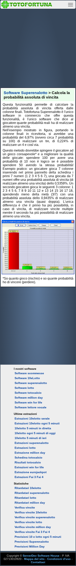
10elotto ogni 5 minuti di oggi (35, 433)
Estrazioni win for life (29, 467)
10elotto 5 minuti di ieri (30, 438)
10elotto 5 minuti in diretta (33, 428)
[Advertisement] (38, 48)
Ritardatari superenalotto (32, 492)
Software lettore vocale (30, 407)
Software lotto (24, 387)
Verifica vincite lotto (28, 522)
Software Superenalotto (25, 93)
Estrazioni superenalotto (32, 443)
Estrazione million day (30, 452)
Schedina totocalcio (28, 457)
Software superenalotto (31, 383)
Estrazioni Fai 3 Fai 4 (29, 477)
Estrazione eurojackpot (31, 472)
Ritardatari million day (30, 502)
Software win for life (28, 402)
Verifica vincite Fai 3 (28, 531)
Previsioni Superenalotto (32, 541)
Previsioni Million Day (30, 546)
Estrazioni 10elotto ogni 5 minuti (37, 423)
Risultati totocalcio (28, 462)
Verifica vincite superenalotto (35, 517)
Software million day (29, 397)
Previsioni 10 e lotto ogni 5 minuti (38, 536)
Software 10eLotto (27, 378)
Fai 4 (46, 531)
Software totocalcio (28, 392)
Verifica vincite (25, 507)
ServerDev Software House (41, 555)
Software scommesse (29, 373)
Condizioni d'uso (59, 559)
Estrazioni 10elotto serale (32, 418)
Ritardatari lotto (25, 497)
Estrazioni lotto (25, 447)
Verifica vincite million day (33, 527)
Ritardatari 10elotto (28, 488)
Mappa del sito (34, 559)
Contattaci (38, 562)
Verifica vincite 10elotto (31, 512)
